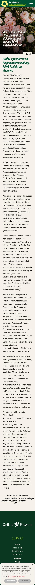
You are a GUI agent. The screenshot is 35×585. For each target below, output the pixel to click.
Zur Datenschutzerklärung (16, 576)
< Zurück (28, 54)
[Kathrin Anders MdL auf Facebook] (17, 539)
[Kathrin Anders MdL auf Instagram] (22, 539)
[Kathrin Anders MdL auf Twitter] (13, 539)
